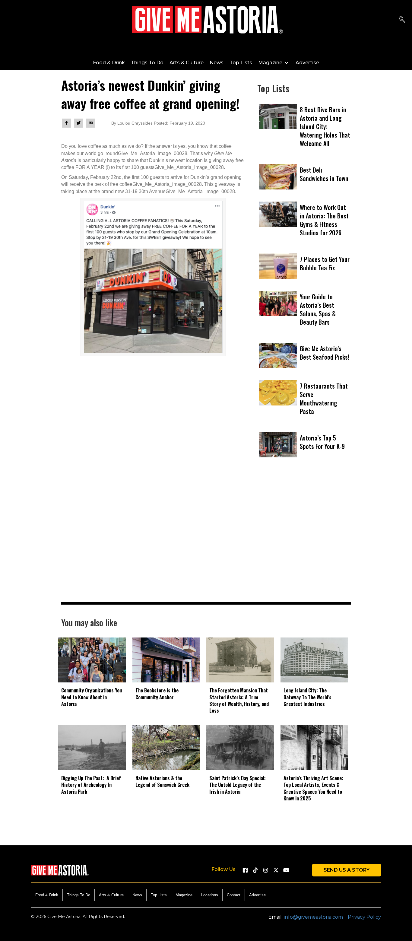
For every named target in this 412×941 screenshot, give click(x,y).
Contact (233, 895)
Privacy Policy (364, 917)
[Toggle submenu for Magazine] (286, 62)
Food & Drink (46, 895)
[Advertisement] (304, 540)
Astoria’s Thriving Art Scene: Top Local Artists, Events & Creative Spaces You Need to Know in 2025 (313, 788)
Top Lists (159, 895)
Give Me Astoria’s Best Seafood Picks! (324, 352)
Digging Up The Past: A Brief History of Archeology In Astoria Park (91, 784)
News (137, 895)
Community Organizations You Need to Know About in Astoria (91, 697)
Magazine (184, 895)
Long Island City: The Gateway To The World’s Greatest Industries (307, 697)
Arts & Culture (111, 895)
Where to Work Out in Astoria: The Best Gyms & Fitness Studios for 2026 (324, 220)
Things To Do (78, 895)
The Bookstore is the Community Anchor (157, 694)
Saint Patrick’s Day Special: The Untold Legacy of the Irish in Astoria (237, 784)
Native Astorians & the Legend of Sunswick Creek (162, 781)
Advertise (257, 895)
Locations (209, 895)
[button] (245, 870)
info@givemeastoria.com (313, 917)
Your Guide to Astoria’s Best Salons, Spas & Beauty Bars (318, 309)
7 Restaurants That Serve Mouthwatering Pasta (324, 398)
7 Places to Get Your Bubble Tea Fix (325, 263)
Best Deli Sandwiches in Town (324, 174)
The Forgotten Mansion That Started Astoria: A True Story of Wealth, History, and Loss (239, 700)
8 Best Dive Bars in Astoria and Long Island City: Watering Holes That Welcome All (325, 126)
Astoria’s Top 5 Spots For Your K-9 (322, 442)
